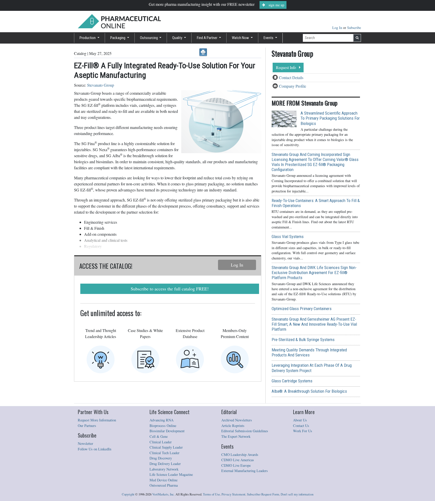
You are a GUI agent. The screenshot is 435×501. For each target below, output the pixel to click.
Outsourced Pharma (164, 485)
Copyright (128, 494)
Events (269, 38)
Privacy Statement (233, 494)
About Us (300, 420)
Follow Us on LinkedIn (94, 449)
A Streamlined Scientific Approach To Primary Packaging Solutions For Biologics (330, 118)
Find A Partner (207, 38)
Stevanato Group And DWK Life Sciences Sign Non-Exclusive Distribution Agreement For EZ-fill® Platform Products (314, 272)
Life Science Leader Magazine (171, 474)
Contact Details (291, 77)
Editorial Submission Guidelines (244, 430)
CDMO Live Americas (237, 459)
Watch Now (241, 38)
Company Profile (292, 86)
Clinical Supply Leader (166, 447)
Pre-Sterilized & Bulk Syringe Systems (303, 339)
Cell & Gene (159, 436)
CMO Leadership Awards (239, 454)
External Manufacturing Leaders (244, 470)
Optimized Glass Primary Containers (302, 308)
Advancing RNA (161, 420)
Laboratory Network (164, 469)
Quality (177, 38)
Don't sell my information (297, 494)
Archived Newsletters (236, 420)
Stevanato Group (100, 85)
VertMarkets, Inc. (163, 494)
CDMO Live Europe (236, 465)
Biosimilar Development (167, 430)
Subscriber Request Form (263, 494)
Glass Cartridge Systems (292, 380)
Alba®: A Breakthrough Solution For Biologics (309, 391)
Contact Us (301, 425)
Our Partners (87, 425)
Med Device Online (163, 480)
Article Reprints (232, 425)
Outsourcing (149, 38)
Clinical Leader (161, 442)
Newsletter (85, 443)
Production (88, 38)
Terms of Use (211, 494)
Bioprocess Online (163, 425)
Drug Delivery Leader (165, 463)
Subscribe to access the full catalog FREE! (170, 289)
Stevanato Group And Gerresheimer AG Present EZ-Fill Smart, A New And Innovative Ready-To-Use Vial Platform (314, 324)
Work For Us (302, 430)
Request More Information (97, 420)
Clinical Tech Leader (164, 452)
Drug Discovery (161, 458)
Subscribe (354, 27)
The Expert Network (235, 436)
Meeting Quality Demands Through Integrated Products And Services (309, 352)
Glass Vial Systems (288, 236)
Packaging (118, 38)
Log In (337, 27)
